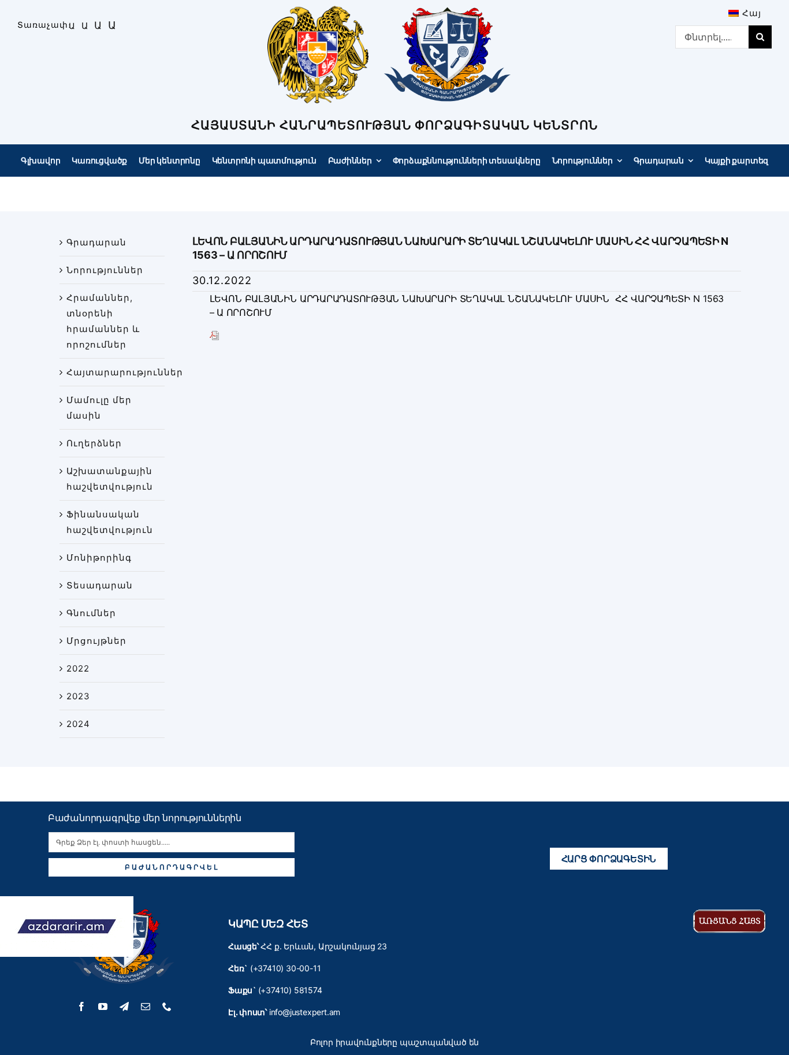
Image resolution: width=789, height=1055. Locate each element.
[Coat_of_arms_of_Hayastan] (318, 10)
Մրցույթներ (96, 640)
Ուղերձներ (94, 443)
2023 (78, 696)
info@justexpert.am (304, 1012)
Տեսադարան (99, 585)
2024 (78, 723)
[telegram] (124, 1006)
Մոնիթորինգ (99, 557)
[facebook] (82, 1006)
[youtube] (103, 1006)
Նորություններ (104, 269)
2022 (78, 668)
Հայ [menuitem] (751, 13)
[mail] (146, 1006)
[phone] (167, 1006)
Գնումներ (91, 612)
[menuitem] (745, 13)
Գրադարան (96, 242)
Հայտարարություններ (124, 372)
